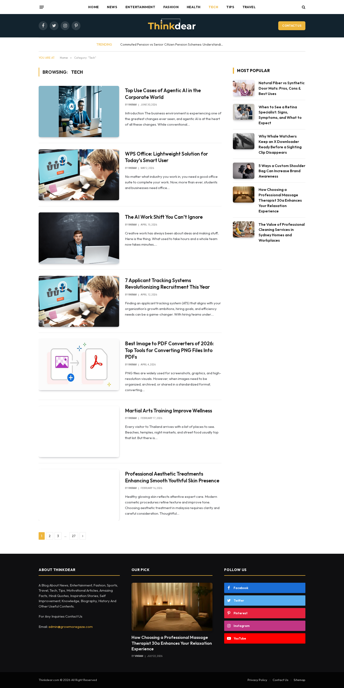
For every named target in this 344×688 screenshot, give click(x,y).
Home (93, 7)
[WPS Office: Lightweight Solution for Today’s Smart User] (79, 174)
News (112, 7)
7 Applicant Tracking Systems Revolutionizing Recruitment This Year (167, 283)
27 (74, 536)
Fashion (171, 7)
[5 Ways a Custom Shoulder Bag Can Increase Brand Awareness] (243, 171)
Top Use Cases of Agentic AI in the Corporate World (163, 93)
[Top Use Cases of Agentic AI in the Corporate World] (79, 111)
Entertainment (140, 7)
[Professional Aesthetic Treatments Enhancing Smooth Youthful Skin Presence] (79, 494)
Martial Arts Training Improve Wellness (169, 411)
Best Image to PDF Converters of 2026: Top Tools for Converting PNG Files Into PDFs (169, 350)
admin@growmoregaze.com (70, 626)
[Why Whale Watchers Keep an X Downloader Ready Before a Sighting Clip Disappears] (243, 141)
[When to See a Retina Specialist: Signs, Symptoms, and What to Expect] (243, 112)
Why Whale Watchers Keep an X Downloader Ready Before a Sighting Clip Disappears (280, 144)
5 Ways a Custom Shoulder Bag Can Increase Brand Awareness (282, 171)
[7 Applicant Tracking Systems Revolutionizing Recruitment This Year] (79, 301)
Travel (249, 7)
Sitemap (299, 680)
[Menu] (42, 7)
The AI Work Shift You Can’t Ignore (164, 217)
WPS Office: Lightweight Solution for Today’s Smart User (166, 157)
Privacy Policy (257, 680)
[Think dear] (172, 25)
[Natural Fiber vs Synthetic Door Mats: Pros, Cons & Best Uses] (243, 88)
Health (194, 7)
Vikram (132, 104)
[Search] (303, 7)
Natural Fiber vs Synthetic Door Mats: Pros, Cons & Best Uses (281, 88)
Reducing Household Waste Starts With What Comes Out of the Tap (183, 44)
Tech (213, 7)
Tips (230, 7)
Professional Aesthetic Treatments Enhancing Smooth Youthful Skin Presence (172, 477)
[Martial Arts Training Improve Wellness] (79, 431)
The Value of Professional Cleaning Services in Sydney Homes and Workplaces (282, 232)
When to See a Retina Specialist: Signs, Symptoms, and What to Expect (280, 115)
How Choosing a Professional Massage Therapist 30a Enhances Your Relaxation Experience (280, 200)
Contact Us (291, 25)
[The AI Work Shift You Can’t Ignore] (79, 237)
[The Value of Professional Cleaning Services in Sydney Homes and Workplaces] (243, 229)
